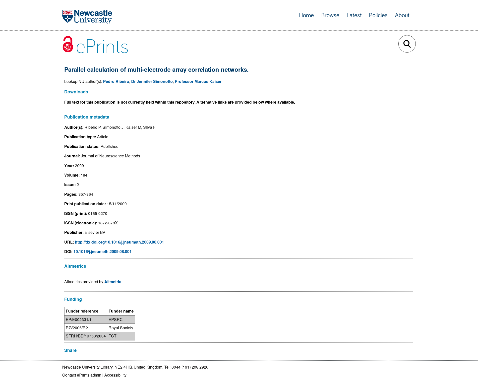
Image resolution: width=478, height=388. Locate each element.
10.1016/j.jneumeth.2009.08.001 (102, 251)
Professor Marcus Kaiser (198, 81)
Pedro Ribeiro (116, 81)
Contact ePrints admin (81, 375)
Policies (378, 15)
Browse (330, 15)
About (402, 15)
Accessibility (115, 375)
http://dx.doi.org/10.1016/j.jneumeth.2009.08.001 (119, 242)
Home (306, 15)
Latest (354, 15)
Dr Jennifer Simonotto (152, 81)
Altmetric (112, 281)
